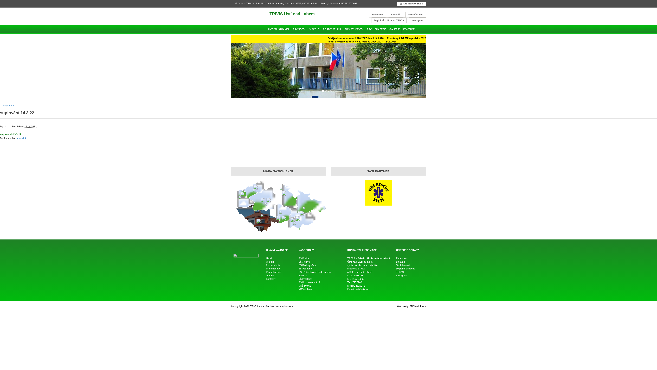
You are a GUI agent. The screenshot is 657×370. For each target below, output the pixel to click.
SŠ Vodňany (305, 268)
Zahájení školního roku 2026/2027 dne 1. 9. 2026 (340, 38)
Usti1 (7, 126)
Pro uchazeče (376, 29)
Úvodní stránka (278, 29)
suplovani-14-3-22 (10, 134)
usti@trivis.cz (363, 289)
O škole (314, 29)
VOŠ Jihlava (305, 289)
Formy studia (332, 29)
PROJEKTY (299, 29)
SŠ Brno (303, 275)
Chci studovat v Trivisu (413, 4)
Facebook (377, 14)
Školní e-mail (415, 14)
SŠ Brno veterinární (309, 282)
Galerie (394, 29)
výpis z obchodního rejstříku (362, 265)
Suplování (7, 105)
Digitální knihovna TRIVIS (389, 20)
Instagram (417, 20)
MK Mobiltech (418, 306)
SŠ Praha (304, 258)
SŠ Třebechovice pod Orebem (315, 272)
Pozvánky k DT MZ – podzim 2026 (390, 38)
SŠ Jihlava (304, 261)
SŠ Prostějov (305, 279)
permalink (21, 138)
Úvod (269, 258)
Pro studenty (354, 29)
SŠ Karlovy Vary (307, 265)
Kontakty (409, 29)
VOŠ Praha (305, 285)
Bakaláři (395, 14)
